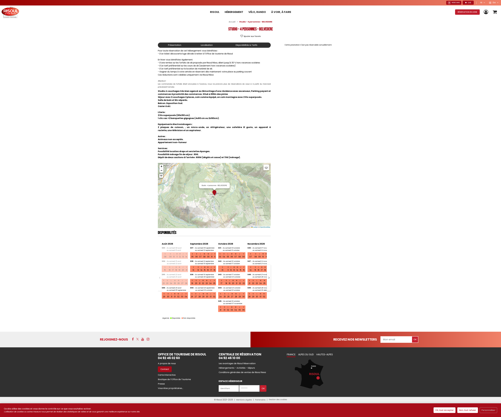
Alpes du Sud (306, 354)
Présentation (174, 45)
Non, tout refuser (467, 410)
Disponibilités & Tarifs (246, 45)
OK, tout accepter (444, 410)
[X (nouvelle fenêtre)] (137, 339)
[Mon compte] (486, 12)
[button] (495, 12)
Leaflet (255, 227)
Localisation (207, 45)
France (291, 354)
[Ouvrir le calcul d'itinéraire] (161, 176)
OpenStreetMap (265, 227)
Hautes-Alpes (324, 354)
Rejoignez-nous (114, 339)
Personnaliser (488, 410)
